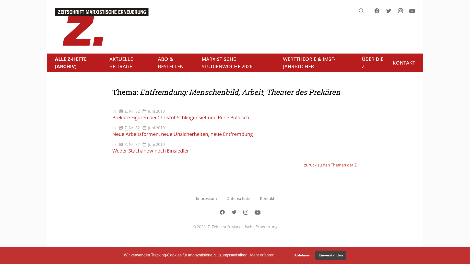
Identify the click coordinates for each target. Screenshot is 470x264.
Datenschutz (238, 198)
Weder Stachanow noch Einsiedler (150, 150)
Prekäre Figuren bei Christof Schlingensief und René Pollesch (180, 117)
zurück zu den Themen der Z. (331, 165)
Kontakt (267, 198)
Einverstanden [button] (331, 255)
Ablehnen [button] (302, 255)
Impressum (206, 198)
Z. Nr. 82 (132, 111)
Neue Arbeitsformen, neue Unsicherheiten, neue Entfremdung (182, 134)
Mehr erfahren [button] (262, 255)
